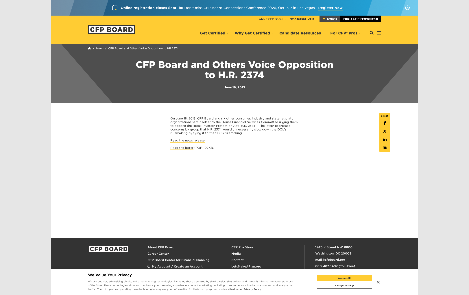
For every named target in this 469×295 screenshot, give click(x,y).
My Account (297, 18)
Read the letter (181, 148)
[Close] (378, 282)
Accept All (344, 278)
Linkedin (384, 139)
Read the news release (187, 140)
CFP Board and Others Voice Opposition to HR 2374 (143, 48)
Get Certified (212, 33)
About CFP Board (271, 19)
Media (236, 253)
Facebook (384, 123)
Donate (332, 18)
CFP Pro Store (242, 247)
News (100, 48)
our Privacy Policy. (250, 289)
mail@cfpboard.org (330, 259)
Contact (237, 260)
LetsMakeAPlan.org (246, 266)
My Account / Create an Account (177, 266)
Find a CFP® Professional (360, 18)
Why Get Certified (252, 33)
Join (311, 18)
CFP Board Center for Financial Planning (178, 260)
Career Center (158, 253)
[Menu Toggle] (379, 33)
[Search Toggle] (371, 33)
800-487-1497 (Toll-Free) (335, 266)
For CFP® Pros (343, 33)
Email (384, 148)
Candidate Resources (300, 33)
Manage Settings (344, 285)
